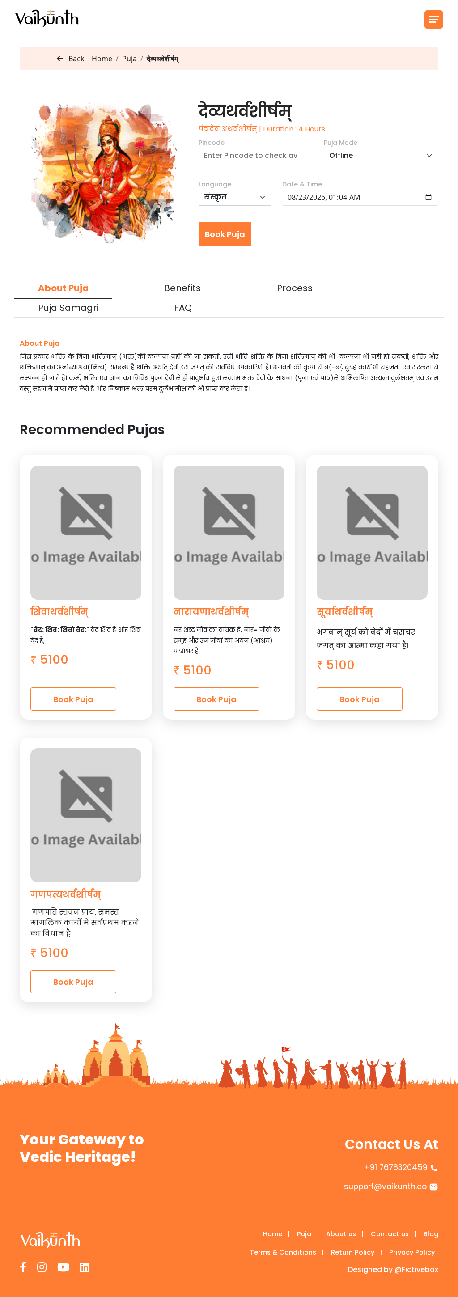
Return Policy (356, 1252)
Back (76, 59)
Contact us (393, 1233)
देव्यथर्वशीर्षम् (162, 59)
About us (345, 1233)
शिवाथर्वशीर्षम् (59, 612)
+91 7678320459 (396, 1167)
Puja (308, 1233)
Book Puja (225, 234)
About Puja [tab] (63, 288)
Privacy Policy (412, 1252)
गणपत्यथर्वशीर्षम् (65, 894)
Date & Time (302, 184)
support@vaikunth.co (385, 1186)
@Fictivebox (416, 1269)
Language (215, 184)
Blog (431, 1233)
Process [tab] (295, 288)
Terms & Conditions (287, 1252)
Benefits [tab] (182, 288)
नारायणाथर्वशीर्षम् (211, 612)
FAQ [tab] (183, 307)
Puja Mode (340, 142)
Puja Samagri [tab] (68, 307)
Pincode (212, 142)
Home (102, 59)
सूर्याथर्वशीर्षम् (345, 612)
